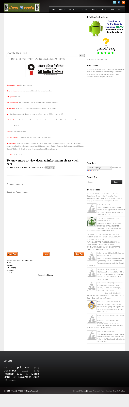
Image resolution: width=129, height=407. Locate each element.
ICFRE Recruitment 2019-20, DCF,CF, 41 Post (103, 193)
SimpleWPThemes (79, 391)
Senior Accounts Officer (32, 167)
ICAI (13, 167)
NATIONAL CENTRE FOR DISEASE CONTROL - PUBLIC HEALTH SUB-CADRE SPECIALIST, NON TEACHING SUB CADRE (104, 237)
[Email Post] (43, 167)
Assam (9, 167)
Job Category (11, 268)
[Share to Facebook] (53, 167)
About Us (62, 10)
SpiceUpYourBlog (119, 391)
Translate (95, 171)
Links (120, 10)
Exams (112, 10)
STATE (9, 273)
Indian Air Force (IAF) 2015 (106, 331)
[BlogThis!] (48, 167)
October (11, 380)
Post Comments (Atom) (25, 260)
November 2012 (28, 376)
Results (103, 10)
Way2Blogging (107, 391)
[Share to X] (51, 167)
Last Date (73, 10)
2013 (5, 368)
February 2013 (13, 373)
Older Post (79, 254)
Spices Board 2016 (103, 204)
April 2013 (23, 367)
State (94, 10)
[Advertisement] (28, 33)
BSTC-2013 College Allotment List (108, 301)
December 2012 (16, 370)
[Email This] (46, 167)
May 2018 (19, 167)
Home (53, 10)
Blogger (50, 275)
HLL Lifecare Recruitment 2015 (108, 269)
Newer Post (12, 254)
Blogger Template (93, 391)
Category (85, 10)
